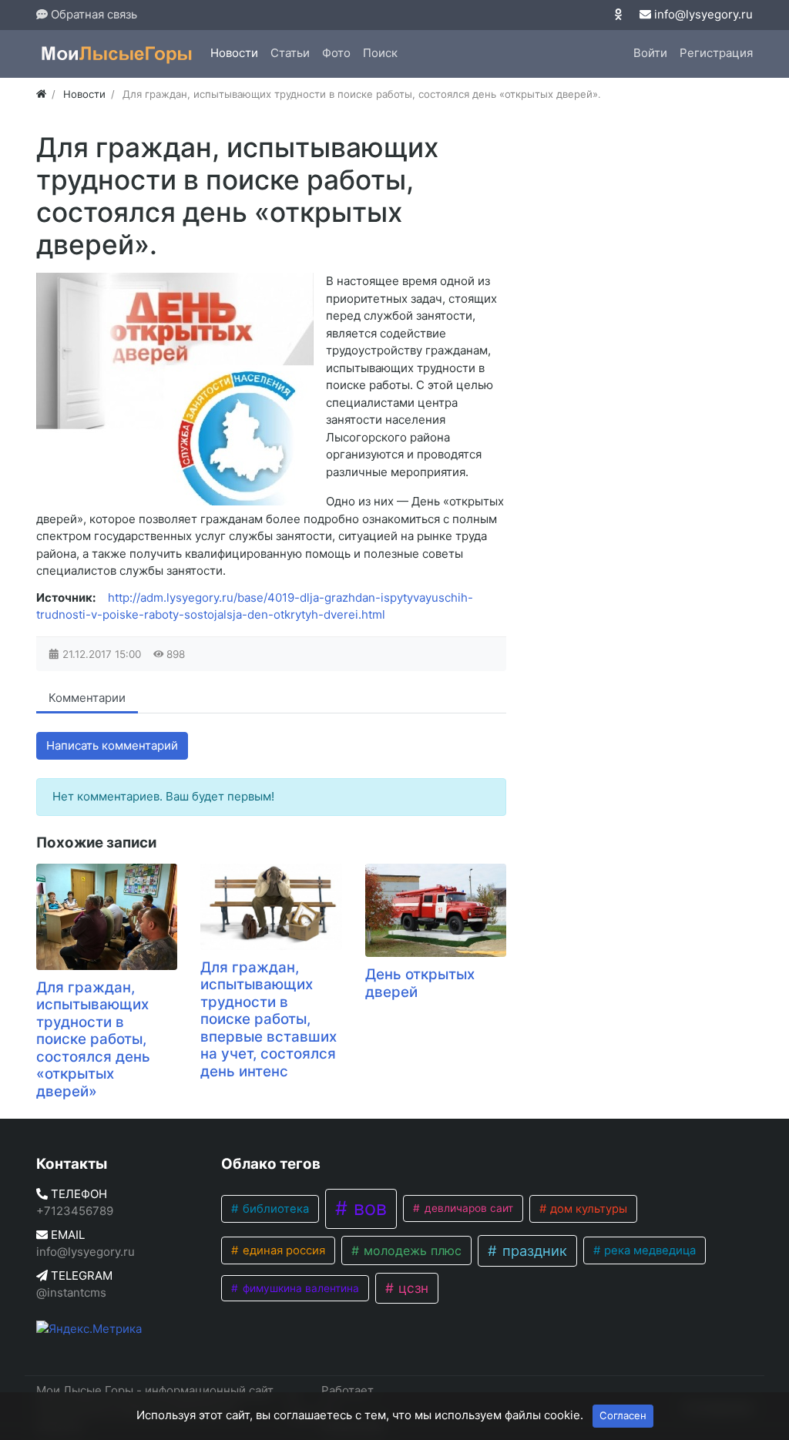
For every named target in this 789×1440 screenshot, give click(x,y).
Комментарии (87, 697)
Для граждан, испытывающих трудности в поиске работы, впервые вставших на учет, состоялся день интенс (268, 1019)
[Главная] (41, 94)
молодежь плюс (411, 1250)
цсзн (411, 1288)
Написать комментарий (112, 745)
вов (367, 1208)
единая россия (282, 1250)
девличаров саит (467, 1208)
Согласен (622, 1415)
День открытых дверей (420, 983)
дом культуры (587, 1209)
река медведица (648, 1250)
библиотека (274, 1209)
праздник (533, 1250)
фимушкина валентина (299, 1288)
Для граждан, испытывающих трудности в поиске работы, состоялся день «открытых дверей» (93, 1039)
